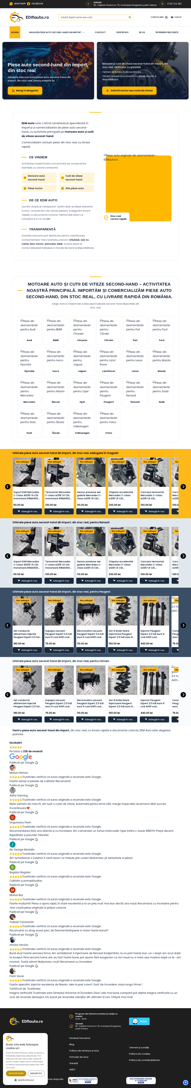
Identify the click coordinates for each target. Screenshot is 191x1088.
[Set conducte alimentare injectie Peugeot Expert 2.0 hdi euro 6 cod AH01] (27, 611)
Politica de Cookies (139, 1053)
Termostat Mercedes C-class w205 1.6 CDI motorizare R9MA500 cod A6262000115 (57, 497)
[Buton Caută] (130, 17)
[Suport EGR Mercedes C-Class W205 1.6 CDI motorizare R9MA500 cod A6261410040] (27, 472)
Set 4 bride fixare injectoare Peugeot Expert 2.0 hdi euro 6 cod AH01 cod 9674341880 (121, 637)
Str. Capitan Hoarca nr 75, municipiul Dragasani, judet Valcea (98, 1027)
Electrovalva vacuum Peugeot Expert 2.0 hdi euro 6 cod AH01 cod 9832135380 (90, 635)
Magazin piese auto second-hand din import (55, 32)
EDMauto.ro (37, 17)
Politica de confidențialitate (144, 1060)
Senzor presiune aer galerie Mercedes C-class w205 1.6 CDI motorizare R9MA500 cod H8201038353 (89, 498)
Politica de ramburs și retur (84, 1050)
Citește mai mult (122, 997)
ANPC (72, 1069)
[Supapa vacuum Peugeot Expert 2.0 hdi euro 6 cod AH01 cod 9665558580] (59, 611)
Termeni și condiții (139, 1047)
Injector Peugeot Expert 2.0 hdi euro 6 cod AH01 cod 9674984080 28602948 (154, 635)
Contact (100, 32)
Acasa (15, 32)
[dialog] (25, 1059)
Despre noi (122, 32)
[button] (25, 1080)
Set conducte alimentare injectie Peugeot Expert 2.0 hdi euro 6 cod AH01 (26, 635)
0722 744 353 (174, 3)
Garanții (73, 1063)
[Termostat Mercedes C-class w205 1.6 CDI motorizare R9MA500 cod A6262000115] (59, 472)
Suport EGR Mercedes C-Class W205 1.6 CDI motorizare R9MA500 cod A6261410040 (26, 497)
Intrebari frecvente (79, 1038)
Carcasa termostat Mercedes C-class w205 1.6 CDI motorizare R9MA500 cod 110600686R (153, 498)
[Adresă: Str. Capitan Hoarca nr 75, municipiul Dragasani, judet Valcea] (71, 1026)
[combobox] (92, 17)
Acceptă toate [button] (16, 1073)
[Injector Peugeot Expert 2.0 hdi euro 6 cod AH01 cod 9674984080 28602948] (154, 611)
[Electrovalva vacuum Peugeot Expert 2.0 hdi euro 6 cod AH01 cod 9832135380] (90, 611)
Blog (142, 32)
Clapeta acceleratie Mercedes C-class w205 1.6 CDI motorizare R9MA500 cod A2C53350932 (121, 498)
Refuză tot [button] (36, 1073)
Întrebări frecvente (167, 32)
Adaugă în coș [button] (29, 511)
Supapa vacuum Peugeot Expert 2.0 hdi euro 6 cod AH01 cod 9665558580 (58, 635)
